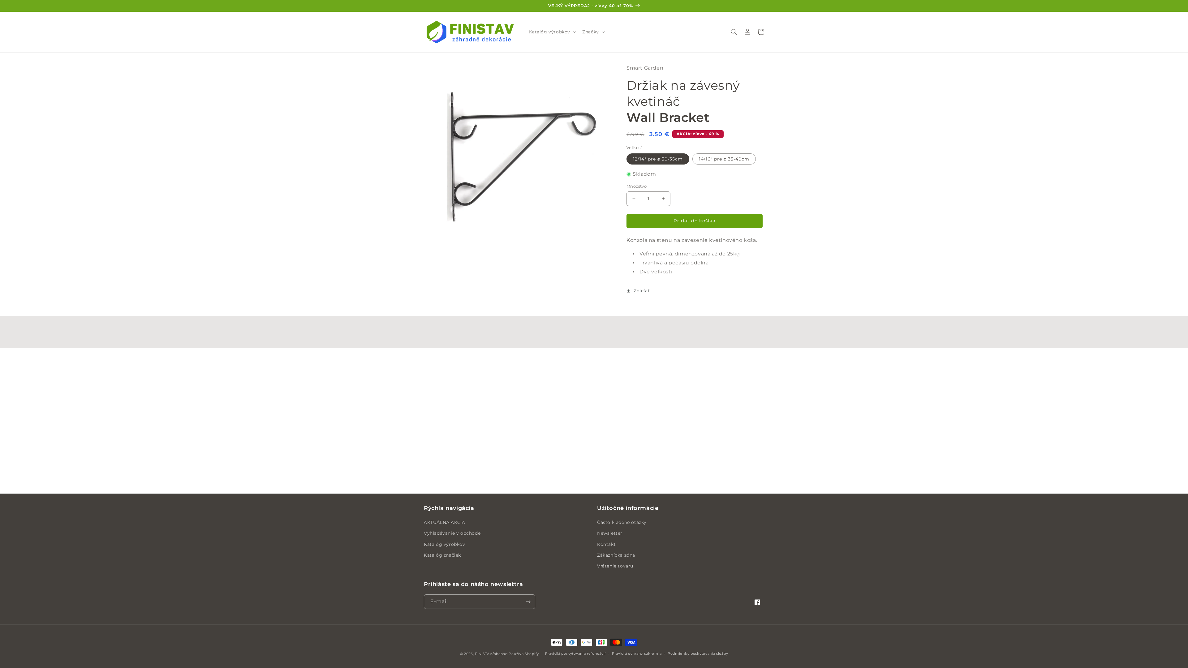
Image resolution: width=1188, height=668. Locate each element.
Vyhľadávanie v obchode (452, 533)
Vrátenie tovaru (615, 566)
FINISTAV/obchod (491, 654)
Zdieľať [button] (642, 290)
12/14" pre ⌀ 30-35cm (658, 159)
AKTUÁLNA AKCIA (444, 522)
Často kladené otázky (622, 522)
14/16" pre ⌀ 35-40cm (724, 159)
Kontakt (606, 544)
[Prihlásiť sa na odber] (528, 601)
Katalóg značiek (442, 555)
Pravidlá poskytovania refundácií (575, 653)
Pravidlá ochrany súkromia (637, 653)
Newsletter (609, 533)
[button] (552, 31)
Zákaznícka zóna (616, 555)
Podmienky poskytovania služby (698, 653)
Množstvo (636, 186)
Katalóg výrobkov (444, 544)
